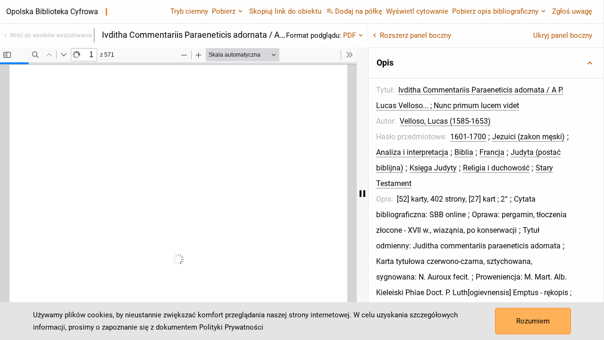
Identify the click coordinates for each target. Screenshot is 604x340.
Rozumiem (533, 321)
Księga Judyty (433, 167)
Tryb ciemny (189, 11)
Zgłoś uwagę (572, 11)
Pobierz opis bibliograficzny (495, 11)
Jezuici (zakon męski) (528, 136)
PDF (349, 35)
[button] (486, 63)
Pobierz (223, 11)
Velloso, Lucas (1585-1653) (445, 121)
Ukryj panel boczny (562, 35)
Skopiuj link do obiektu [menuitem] (285, 11)
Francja (491, 152)
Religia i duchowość (496, 167)
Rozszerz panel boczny (415, 35)
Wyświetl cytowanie (417, 11)
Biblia (463, 152)
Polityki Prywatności (231, 327)
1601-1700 (468, 136)
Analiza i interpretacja (412, 152)
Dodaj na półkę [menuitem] (358, 11)
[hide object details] (362, 193)
